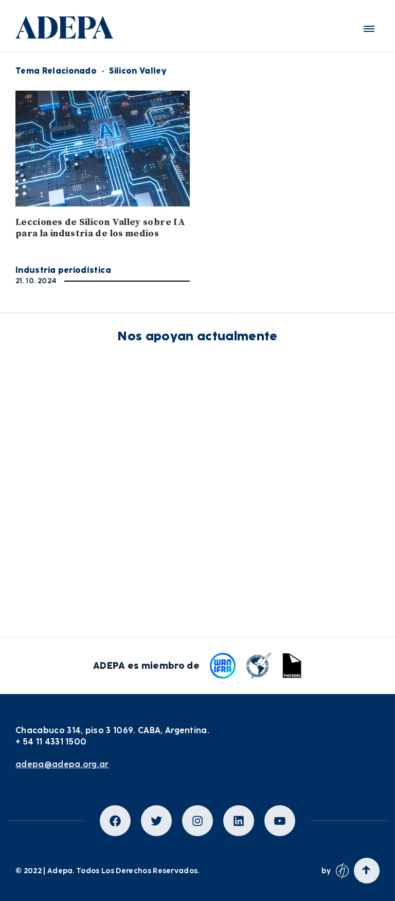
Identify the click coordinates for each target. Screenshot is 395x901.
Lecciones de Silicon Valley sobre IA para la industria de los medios (100, 227)
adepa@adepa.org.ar (62, 764)
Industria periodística (63, 270)
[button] (369, 29)
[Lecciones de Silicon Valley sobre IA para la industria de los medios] (102, 148)
